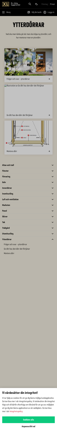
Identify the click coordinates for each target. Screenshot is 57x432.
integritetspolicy (16, 411)
